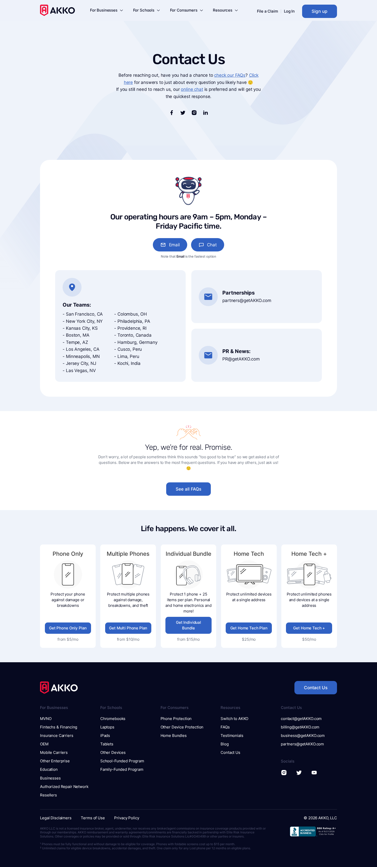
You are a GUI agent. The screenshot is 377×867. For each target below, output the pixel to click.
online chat (192, 89)
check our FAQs (229, 75)
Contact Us (316, 687)
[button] (107, 11)
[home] (57, 10)
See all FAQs (188, 489)
